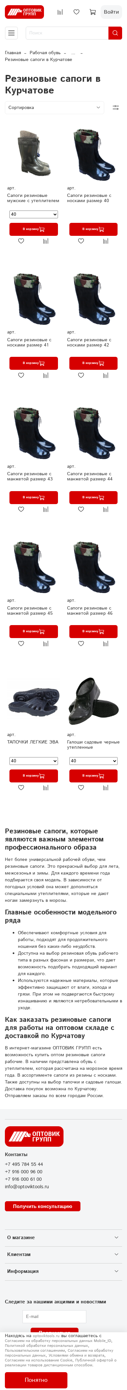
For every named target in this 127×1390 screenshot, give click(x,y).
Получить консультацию (42, 1206)
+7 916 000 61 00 (23, 1179)
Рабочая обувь (45, 53)
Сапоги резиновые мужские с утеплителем (33, 198)
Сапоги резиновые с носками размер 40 (89, 198)
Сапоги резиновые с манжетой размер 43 (30, 476)
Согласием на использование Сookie (38, 1360)
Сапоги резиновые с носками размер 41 (29, 342)
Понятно (36, 1380)
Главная (13, 53)
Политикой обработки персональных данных (46, 1345)
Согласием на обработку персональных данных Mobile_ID (58, 1341)
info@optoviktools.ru (27, 1187)
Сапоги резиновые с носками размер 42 (89, 342)
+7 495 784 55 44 (24, 1164)
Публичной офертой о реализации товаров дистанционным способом (61, 1363)
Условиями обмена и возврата (76, 1355)
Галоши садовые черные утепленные (93, 745)
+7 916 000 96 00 (23, 1172)
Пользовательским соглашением (35, 1350)
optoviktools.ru (46, 1336)
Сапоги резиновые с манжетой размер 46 (90, 611)
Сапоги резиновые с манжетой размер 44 (90, 476)
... (73, 52)
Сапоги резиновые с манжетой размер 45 (30, 611)
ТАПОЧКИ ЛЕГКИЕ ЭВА (32, 742)
